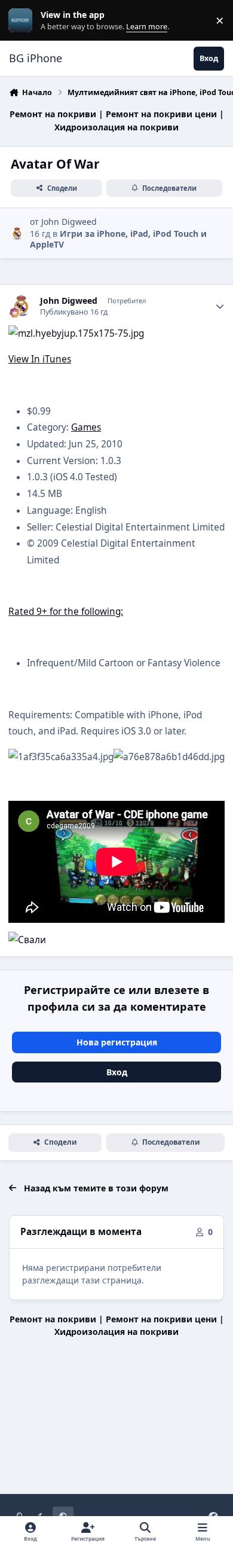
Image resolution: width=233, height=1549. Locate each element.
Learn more (23, 20)
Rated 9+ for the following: (65, 611)
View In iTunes (39, 359)
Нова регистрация (116, 1042)
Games (86, 427)
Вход (116, 1072)
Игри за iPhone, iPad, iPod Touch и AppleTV (118, 239)
